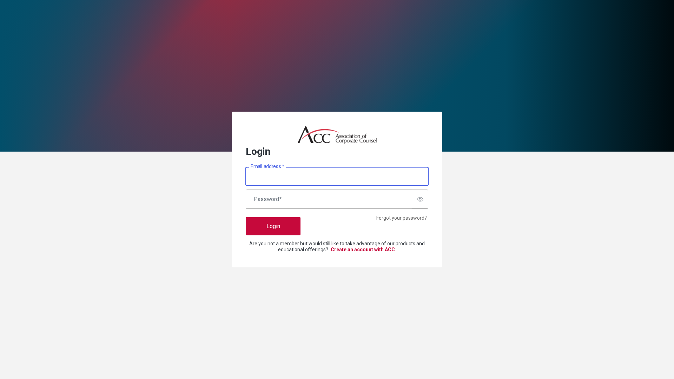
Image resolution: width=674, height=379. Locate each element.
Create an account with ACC (363, 249)
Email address (267, 166)
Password (268, 199)
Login (273, 226)
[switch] (420, 199)
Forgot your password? (401, 218)
